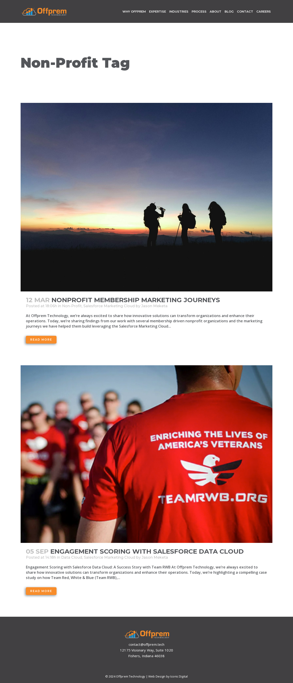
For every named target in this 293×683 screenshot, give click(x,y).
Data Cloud (71, 557)
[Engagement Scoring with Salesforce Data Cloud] (146, 454)
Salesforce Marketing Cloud (109, 306)
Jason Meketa (154, 306)
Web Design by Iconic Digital (168, 676)
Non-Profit (72, 306)
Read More (41, 339)
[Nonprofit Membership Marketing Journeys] (146, 197)
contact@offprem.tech (147, 644)
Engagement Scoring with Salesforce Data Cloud (147, 551)
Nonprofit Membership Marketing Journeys (136, 300)
